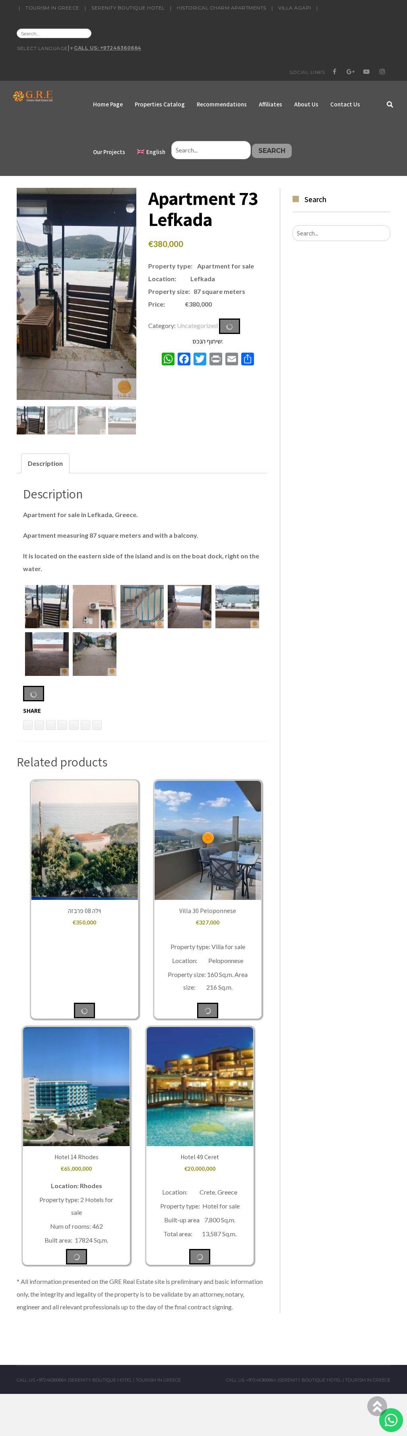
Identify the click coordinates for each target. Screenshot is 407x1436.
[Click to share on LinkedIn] (28, 725)
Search (271, 150)
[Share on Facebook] (74, 725)
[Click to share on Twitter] (62, 725)
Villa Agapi (294, 8)
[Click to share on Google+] (85, 725)
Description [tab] (45, 463)
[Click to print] (39, 725)
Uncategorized (197, 325)
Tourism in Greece (52, 8)
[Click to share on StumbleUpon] (97, 725)
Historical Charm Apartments (221, 8)
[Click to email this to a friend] (51, 725)
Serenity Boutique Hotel (128, 8)
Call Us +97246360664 (42, 1380)
